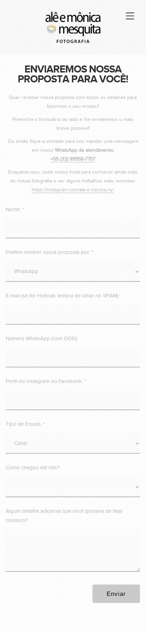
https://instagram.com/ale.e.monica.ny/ (73, 190)
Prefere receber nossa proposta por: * (49, 252)
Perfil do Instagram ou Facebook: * (46, 381)
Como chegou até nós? (33, 468)
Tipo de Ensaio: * (25, 424)
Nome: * (15, 210)
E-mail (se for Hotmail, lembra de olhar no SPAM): (62, 296)
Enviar (116, 594)
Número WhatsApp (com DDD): (42, 339)
